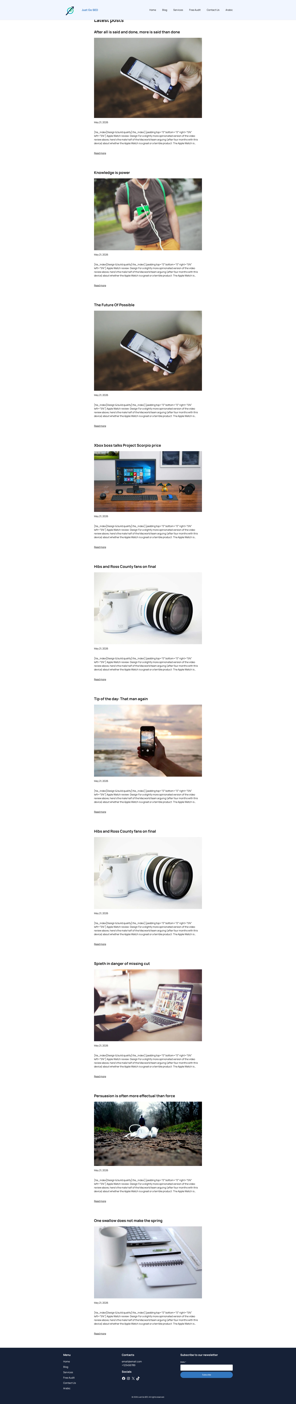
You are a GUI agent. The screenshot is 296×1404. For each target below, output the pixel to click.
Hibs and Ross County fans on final (125, 566)
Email (183, 1362)
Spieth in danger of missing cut (122, 963)
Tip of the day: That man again (121, 698)
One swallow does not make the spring (128, 1220)
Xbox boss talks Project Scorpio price (127, 445)
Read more (100, 153)
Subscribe (206, 1375)
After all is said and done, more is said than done (137, 31)
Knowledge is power (112, 172)
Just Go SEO (90, 10)
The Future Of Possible (114, 304)
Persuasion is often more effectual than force (134, 1095)
